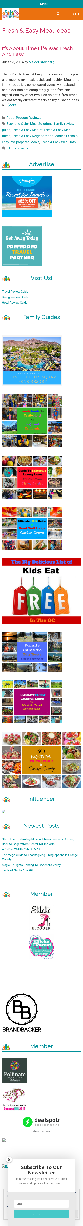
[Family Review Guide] (10, 14)
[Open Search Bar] (58, 14)
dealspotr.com (41, 1131)
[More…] (14, 105)
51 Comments (17, 148)
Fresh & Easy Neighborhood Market (38, 136)
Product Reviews (28, 118)
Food (11, 118)
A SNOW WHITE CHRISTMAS (21, 849)
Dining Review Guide (15, 297)
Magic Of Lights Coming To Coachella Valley (31, 865)
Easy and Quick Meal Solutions (30, 124)
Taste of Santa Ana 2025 (18, 870)
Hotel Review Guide (14, 302)
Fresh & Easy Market (27, 130)
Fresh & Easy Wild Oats (58, 142)
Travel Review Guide (15, 291)
